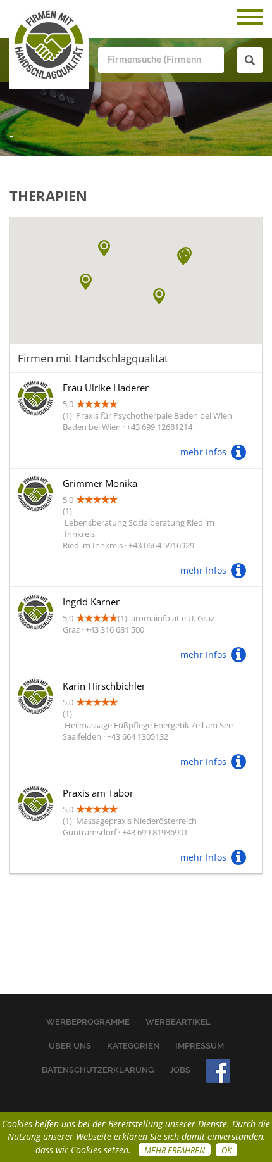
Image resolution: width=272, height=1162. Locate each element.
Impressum (199, 1046)
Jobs (180, 1070)
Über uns (70, 1046)
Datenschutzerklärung (98, 1070)
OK (226, 1150)
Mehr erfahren (174, 1150)
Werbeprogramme (88, 1021)
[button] (183, 257)
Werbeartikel (178, 1021)
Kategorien (133, 1046)
